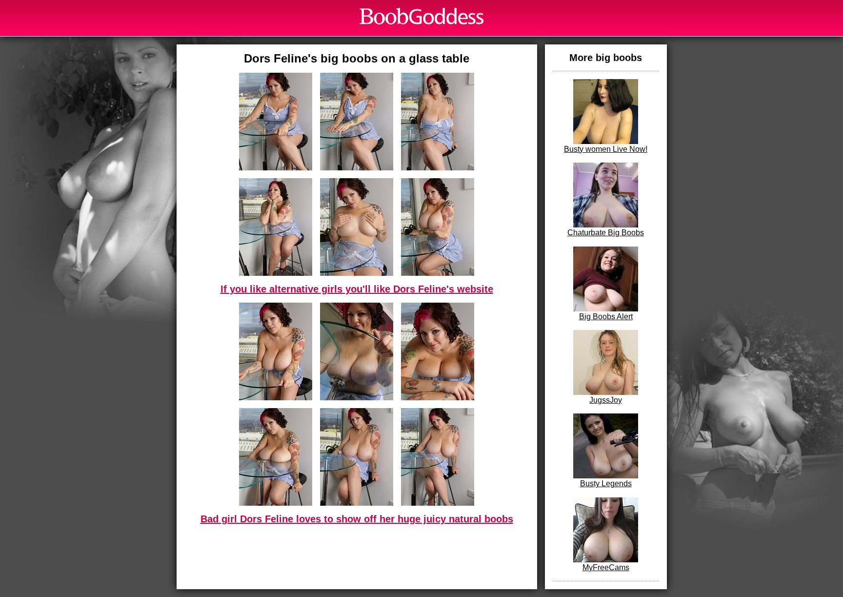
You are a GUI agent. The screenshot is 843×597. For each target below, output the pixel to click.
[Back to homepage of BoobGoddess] (421, 16)
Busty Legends (606, 483)
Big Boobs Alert (606, 316)
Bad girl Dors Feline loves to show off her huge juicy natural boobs (357, 519)
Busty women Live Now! (605, 149)
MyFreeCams (605, 567)
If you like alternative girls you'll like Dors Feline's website (357, 289)
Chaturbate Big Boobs (605, 232)
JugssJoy (605, 400)
